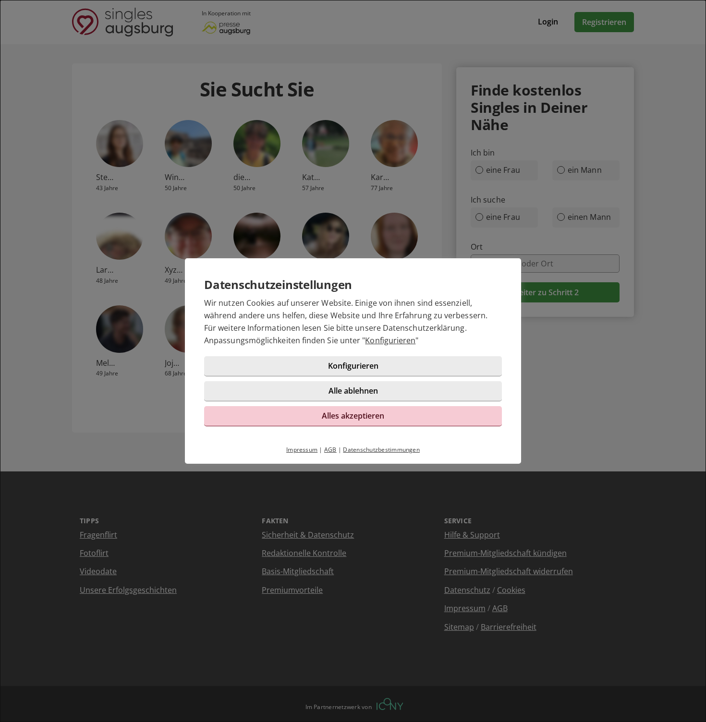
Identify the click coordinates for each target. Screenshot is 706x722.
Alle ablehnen (353, 390)
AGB (330, 449)
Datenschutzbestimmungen (381, 449)
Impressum (301, 449)
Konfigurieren (390, 340)
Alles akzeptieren (353, 415)
